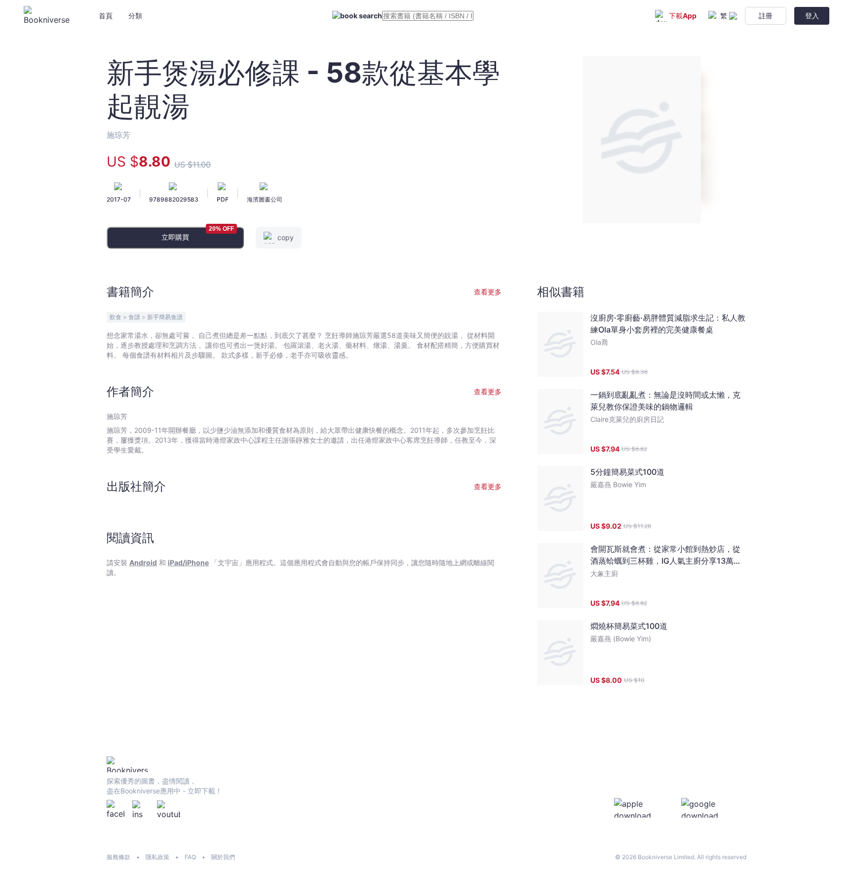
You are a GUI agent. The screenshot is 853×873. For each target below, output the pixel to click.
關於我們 (223, 857)
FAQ (190, 857)
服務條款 (118, 857)
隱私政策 (157, 857)
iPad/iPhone (188, 562)
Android (143, 562)
